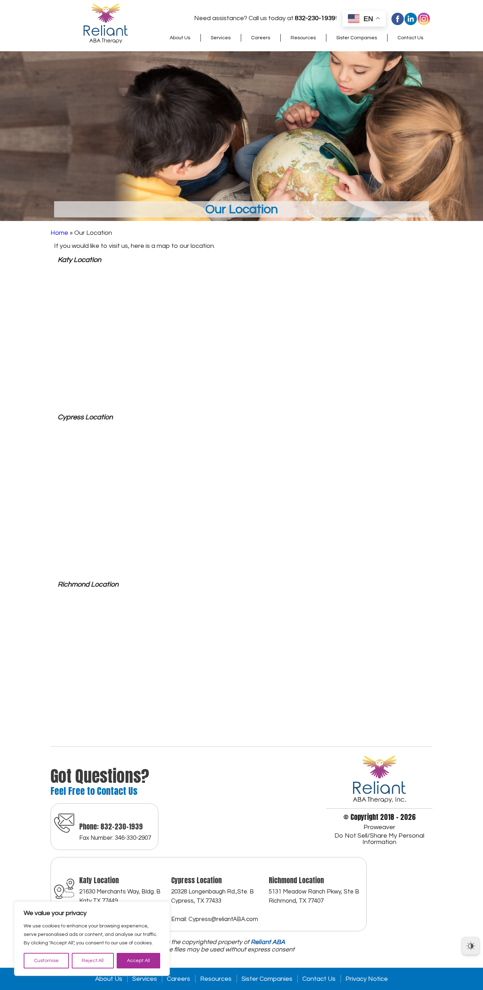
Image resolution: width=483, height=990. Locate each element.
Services (221, 37)
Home (59, 232)
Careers (260, 37)
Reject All (93, 960)
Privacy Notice (366, 979)
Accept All (138, 960)
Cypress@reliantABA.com (223, 919)
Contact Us (410, 37)
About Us (180, 37)
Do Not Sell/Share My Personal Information (379, 838)
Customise (46, 960)
